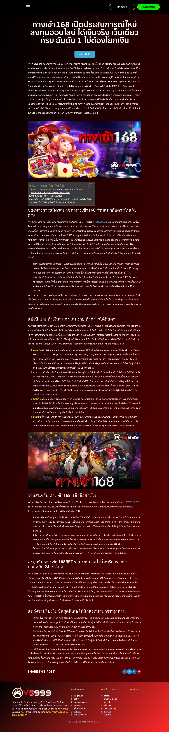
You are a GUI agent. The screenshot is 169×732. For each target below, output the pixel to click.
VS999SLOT (133, 502)
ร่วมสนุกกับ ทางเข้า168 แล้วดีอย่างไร (46, 196)
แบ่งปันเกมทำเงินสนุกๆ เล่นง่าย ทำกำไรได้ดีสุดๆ (51, 193)
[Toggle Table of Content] (89, 185)
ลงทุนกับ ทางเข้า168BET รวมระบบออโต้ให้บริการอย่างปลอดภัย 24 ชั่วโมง (61, 199)
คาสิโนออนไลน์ (100, 222)
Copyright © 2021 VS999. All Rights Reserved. (84, 722)
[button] (124, 671)
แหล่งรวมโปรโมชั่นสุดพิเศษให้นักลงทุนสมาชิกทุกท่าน (53, 202)
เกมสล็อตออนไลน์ (109, 690)
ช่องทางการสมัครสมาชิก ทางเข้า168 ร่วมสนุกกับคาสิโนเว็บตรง (57, 189)
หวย (35, 417)
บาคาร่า (37, 372)
